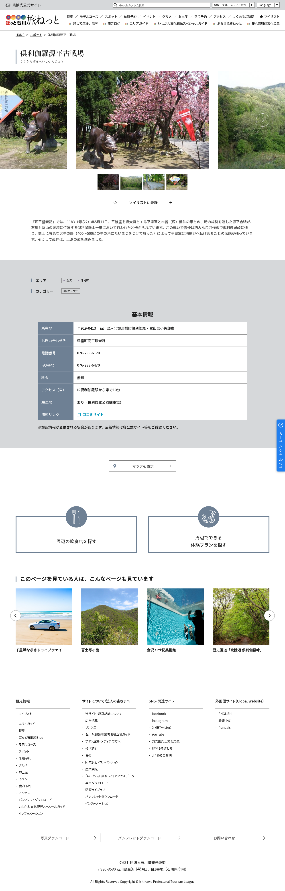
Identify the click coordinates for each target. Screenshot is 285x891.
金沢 (69, 280)
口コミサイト (93, 414)
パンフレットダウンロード (35, 799)
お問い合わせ (224, 838)
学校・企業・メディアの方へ (103, 741)
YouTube (158, 734)
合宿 (88, 755)
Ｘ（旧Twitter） (162, 727)
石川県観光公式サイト (32, 20)
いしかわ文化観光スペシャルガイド (183, 23)
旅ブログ (114, 23)
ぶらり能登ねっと (229, 23)
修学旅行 (91, 748)
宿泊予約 (200, 16)
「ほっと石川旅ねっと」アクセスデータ (109, 776)
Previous (22, 120)
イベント (149, 16)
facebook (159, 713)
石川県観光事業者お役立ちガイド (107, 734)
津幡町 (85, 280)
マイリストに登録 (143, 202)
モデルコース (89, 16)
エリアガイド (139, 23)
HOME (20, 34)
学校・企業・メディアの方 (230, 5)
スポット (111, 16)
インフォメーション (31, 813)
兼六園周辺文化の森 (266, 23)
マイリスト (272, 16)
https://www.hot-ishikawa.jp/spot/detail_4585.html (175, 620)
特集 (70, 16)
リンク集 (90, 727)
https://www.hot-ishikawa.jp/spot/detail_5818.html (44, 620)
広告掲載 (91, 720)
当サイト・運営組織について (103, 713)
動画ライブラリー (96, 789)
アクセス (220, 16)
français (224, 727)
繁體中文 (224, 720)
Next (262, 120)
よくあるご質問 (243, 16)
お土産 (183, 16)
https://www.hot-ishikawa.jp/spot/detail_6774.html (241, 620)
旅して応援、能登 (85, 23)
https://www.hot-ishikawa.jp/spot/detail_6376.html (109, 620)
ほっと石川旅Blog (31, 737)
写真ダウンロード (97, 783)
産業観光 (91, 769)
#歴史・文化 (70, 291)
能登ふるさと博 (162, 748)
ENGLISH (225, 713)
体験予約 (130, 16)
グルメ (167, 16)
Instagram (160, 720)
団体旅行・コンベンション (101, 762)
